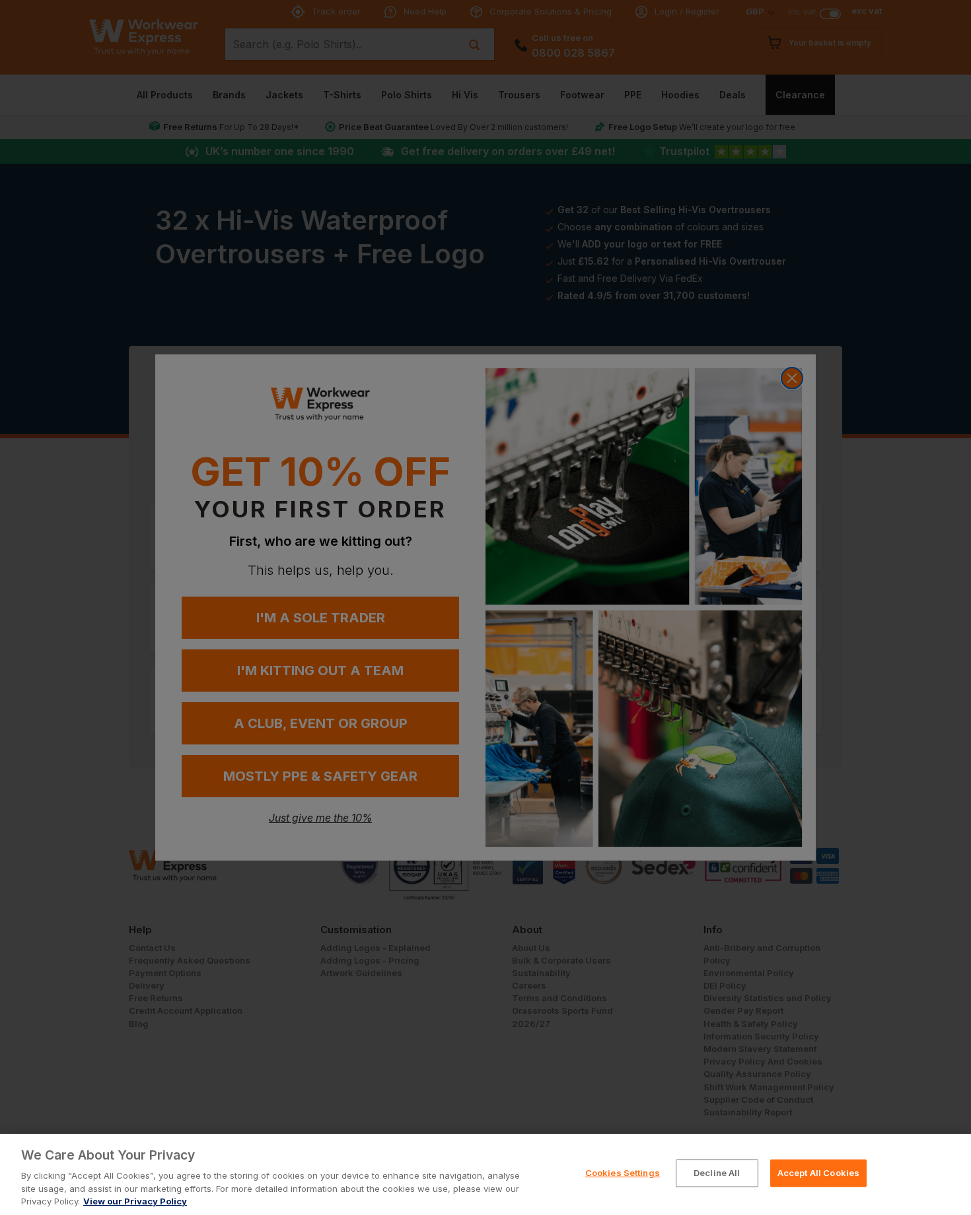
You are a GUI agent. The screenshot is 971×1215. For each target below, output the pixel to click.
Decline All (717, 1172)
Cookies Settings (622, 1172)
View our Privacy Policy (135, 1201)
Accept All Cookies (818, 1172)
